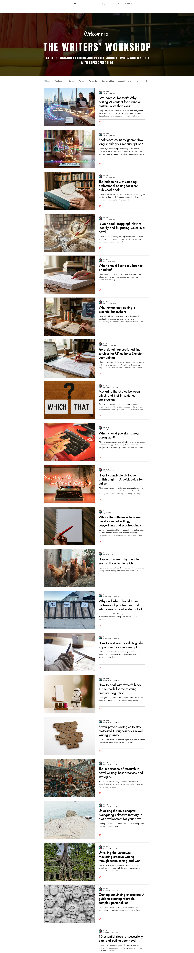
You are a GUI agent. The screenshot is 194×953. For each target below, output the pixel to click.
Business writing (108, 81)
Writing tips (93, 81)
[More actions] (144, 92)
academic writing (124, 81)
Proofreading (59, 81)
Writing (81, 81)
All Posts (47, 81)
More (137, 81)
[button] (146, 81)
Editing (71, 81)
